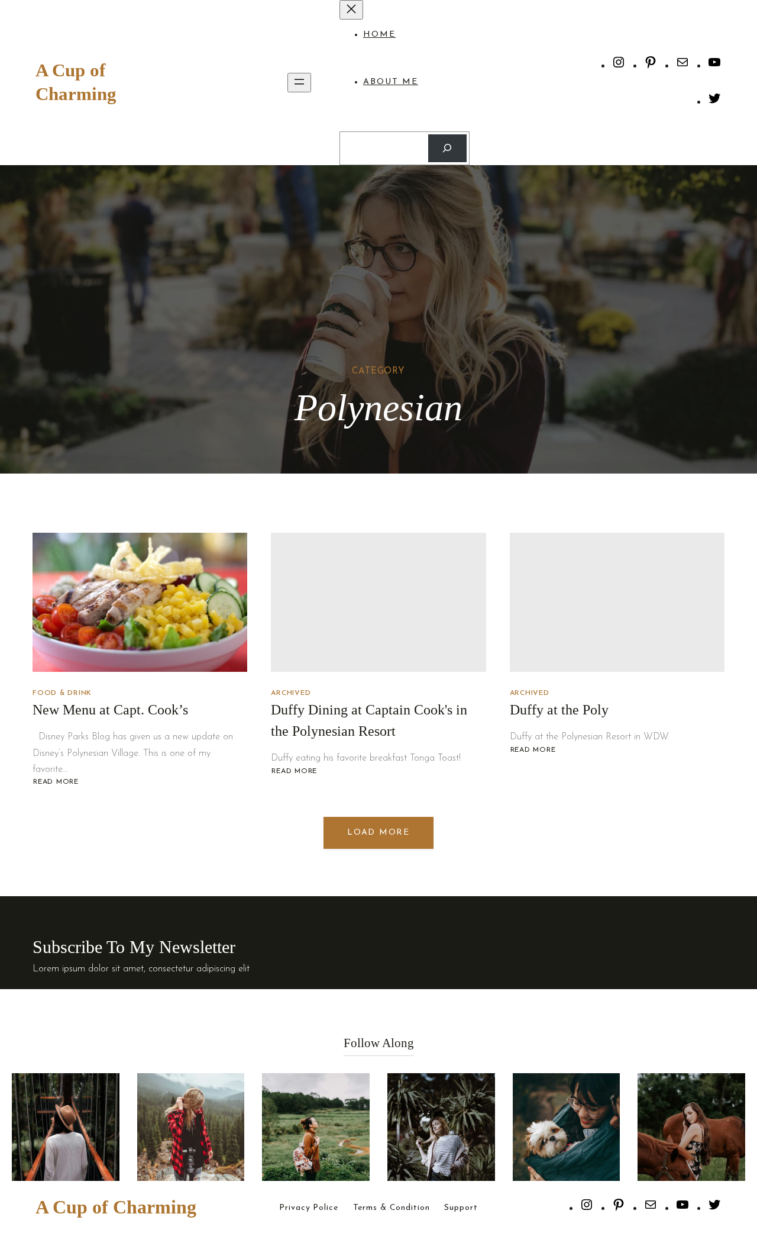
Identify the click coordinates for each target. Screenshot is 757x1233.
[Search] (447, 148)
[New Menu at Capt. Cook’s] (140, 602)
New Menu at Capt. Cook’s (110, 709)
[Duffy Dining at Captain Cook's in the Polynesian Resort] (378, 602)
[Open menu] (299, 82)
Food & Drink (62, 693)
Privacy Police (308, 1208)
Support (460, 1208)
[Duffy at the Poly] (617, 602)
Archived (290, 693)
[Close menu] (351, 10)
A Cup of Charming (115, 1207)
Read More (56, 782)
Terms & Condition (391, 1208)
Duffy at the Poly (559, 709)
